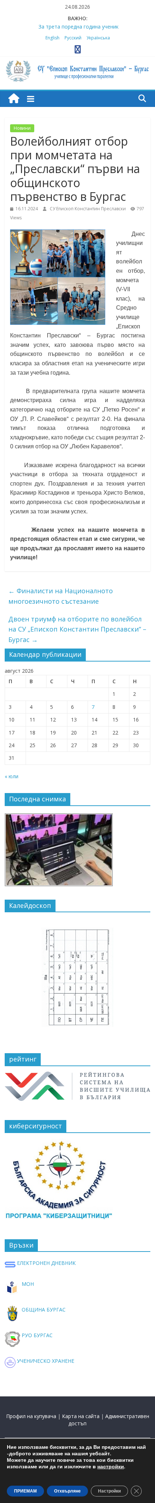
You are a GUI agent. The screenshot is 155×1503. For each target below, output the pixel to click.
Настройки (109, 1491)
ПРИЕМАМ (25, 1491)
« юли (11, 776)
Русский (73, 38)
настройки (110, 1467)
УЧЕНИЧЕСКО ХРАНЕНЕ (44, 1360)
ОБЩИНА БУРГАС (43, 1309)
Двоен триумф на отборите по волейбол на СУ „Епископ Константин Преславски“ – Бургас (77, 629)
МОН (27, 1283)
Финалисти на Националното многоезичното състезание (60, 596)
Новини (22, 128)
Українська (98, 38)
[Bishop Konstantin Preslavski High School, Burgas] (14, 99)
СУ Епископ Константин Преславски (88, 209)
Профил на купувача (31, 1416)
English (52, 38)
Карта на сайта (80, 1416)
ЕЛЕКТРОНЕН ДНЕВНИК (45, 1262)
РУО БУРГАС (36, 1335)
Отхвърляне (67, 1491)
